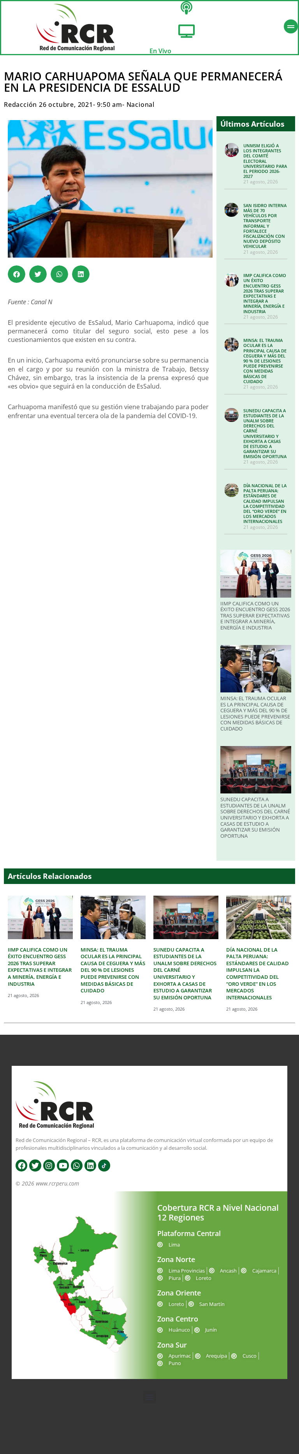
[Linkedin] (90, 1165)
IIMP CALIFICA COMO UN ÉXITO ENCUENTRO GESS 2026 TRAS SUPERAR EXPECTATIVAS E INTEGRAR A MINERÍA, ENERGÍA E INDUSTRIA (264, 293)
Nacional (141, 104)
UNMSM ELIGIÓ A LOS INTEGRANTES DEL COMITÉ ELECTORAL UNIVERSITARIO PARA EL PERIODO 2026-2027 (265, 161)
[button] (16, 274)
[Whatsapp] (77, 1165)
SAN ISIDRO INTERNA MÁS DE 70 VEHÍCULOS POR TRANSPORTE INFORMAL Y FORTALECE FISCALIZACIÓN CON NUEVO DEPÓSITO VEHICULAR (265, 225)
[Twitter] (35, 1165)
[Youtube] (63, 1165)
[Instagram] (49, 1165)
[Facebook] (21, 1165)
